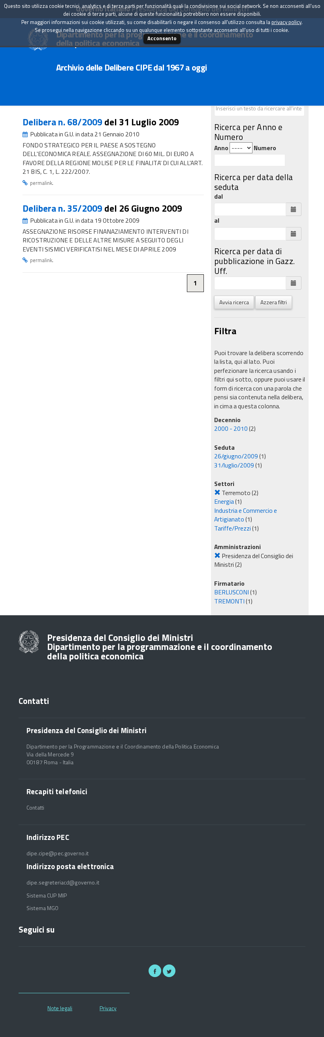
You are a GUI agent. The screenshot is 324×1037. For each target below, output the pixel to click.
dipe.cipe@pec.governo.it (57, 853)
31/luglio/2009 (234, 465)
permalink (41, 183)
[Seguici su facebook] (155, 970)
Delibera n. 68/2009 (63, 122)
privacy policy (286, 22)
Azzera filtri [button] (273, 302)
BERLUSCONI (231, 592)
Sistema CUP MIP (46, 895)
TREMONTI (229, 601)
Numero (265, 148)
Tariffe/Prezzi (232, 528)
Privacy (108, 1008)
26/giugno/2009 (236, 456)
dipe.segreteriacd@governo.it (62, 882)
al (216, 220)
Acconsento (162, 38)
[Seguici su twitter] (169, 970)
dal (218, 196)
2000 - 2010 (231, 428)
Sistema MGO (42, 908)
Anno (221, 148)
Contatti (35, 808)
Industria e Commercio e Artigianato (245, 515)
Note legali (59, 1008)
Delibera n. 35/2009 (63, 208)
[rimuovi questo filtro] (217, 492)
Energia (224, 501)
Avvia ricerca (234, 302)
